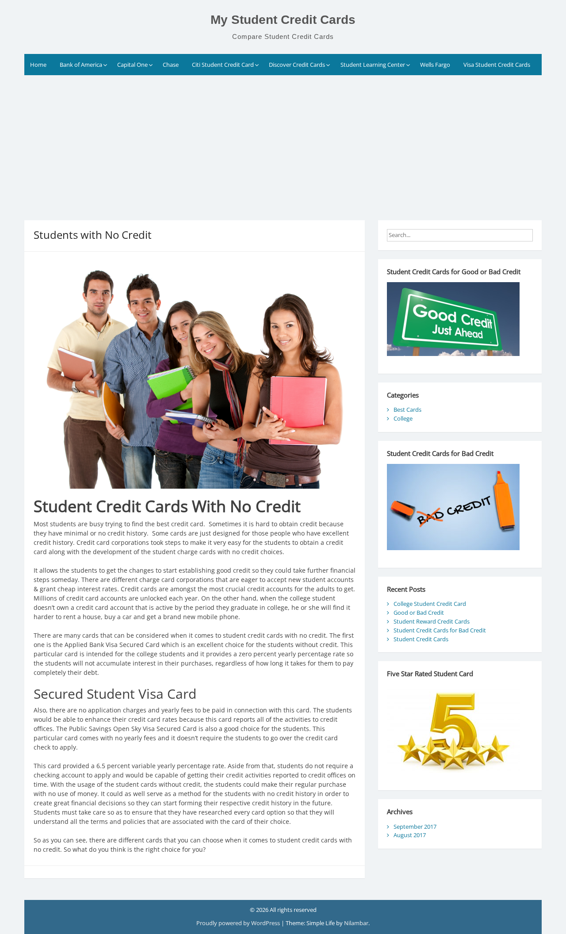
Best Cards (407, 409)
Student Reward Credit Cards (432, 621)
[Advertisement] (283, 141)
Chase (171, 65)
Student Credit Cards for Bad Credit (440, 630)
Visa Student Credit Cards (496, 65)
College (403, 418)
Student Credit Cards (421, 639)
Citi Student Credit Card (223, 65)
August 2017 (410, 835)
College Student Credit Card (430, 604)
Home (38, 65)
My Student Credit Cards (283, 20)
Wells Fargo (435, 65)
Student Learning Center (372, 65)
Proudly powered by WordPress (238, 923)
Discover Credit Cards (297, 65)
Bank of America (81, 65)
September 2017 (415, 827)
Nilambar (356, 923)
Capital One (132, 65)
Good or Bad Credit (419, 612)
